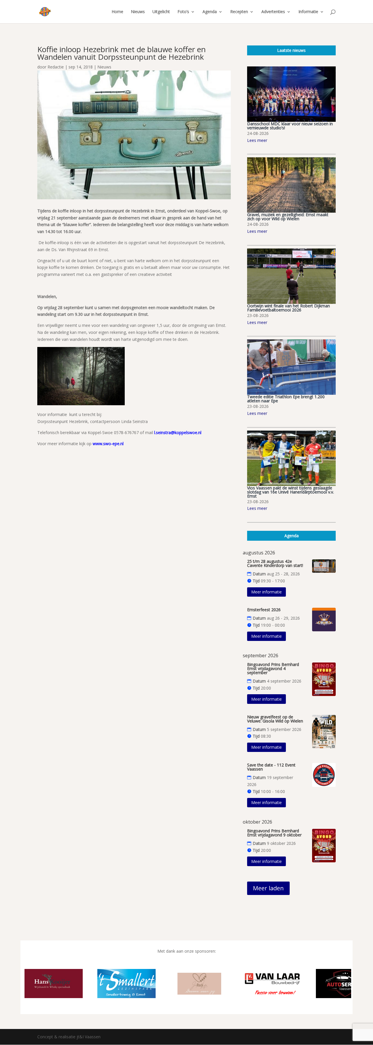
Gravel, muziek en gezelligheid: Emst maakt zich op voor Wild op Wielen (287, 216)
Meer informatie (266, 592)
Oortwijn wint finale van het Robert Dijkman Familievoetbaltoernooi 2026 (288, 308)
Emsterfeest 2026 (264, 609)
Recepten (239, 12)
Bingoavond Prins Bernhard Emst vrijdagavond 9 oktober (274, 833)
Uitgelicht (161, 12)
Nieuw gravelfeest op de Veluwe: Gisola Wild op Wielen (275, 719)
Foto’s (183, 12)
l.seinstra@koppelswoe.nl (177, 432)
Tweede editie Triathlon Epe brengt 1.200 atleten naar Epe (286, 398)
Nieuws (138, 12)
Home (117, 12)
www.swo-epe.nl (108, 443)
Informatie (308, 12)
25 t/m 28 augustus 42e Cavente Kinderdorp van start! (275, 563)
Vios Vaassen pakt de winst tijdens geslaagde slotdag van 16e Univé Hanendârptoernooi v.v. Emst (290, 492)
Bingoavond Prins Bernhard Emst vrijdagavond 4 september (273, 668)
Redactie (55, 67)
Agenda (210, 12)
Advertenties (273, 12)
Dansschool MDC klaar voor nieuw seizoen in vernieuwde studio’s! (290, 126)
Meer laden (268, 888)
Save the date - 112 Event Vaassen (271, 767)
